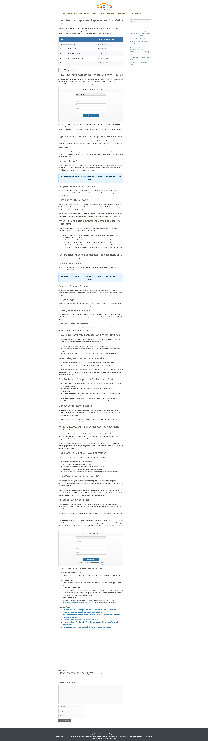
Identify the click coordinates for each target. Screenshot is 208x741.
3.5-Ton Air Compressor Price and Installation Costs (80, 620)
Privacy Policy (103, 731)
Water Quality (122, 14)
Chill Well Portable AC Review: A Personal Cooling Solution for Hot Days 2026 (140, 41)
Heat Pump (63, 670)
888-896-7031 (71, 176)
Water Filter (71, 14)
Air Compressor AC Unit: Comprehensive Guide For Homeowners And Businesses (90, 610)
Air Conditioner (136, 14)
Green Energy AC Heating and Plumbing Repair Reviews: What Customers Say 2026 (140, 33)
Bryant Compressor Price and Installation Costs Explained (82, 612)
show (74, 70)
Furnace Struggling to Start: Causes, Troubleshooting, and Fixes (77, 672)
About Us (95, 731)
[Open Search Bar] (146, 13)
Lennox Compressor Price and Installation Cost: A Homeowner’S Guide (87, 627)
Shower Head (97, 14)
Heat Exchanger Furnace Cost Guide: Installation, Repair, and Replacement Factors (82, 674)
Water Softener (84, 14)
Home (63, 14)
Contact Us (112, 731)
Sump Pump (110, 14)
